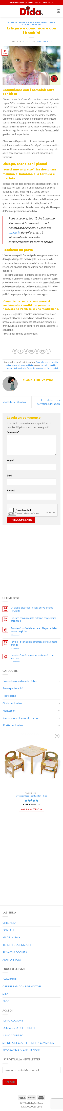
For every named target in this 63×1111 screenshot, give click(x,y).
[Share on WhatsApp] (14, 351)
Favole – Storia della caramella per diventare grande (34, 643)
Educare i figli (11, 368)
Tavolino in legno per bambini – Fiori (31, 796)
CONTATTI (9, 930)
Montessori (9, 710)
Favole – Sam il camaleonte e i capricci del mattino (32, 656)
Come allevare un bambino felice (28, 22)
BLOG (6, 1001)
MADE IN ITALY (11, 937)
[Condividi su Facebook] (20, 351)
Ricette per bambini (13, 725)
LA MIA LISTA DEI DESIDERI (19, 1028)
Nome (10, 460)
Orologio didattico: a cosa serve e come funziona (32, 609)
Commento (13, 432)
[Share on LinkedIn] (42, 351)
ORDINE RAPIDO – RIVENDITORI (22, 986)
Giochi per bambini (12, 703)
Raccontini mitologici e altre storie (21, 718)
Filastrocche (9, 695)
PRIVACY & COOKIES (15, 952)
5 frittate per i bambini (14, 402)
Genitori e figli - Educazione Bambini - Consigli (37, 368)
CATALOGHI (10, 979)
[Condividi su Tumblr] (48, 351)
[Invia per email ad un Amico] (31, 351)
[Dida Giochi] (31, 10)
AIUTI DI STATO (12, 959)
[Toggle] (59, 681)
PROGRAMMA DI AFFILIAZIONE (21, 1050)
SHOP (6, 993)
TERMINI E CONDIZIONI (17, 944)
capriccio (14, 232)
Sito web (11, 490)
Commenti (15, 635)
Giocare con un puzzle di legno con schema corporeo (33, 619)
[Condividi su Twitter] (26, 351)
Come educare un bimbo (38, 23)
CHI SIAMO (9, 922)
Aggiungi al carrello (31, 809)
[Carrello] (58, 11)
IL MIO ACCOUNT (13, 1020)
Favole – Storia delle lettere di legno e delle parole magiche (34, 630)
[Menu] (4, 11)
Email (10, 475)
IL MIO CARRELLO (13, 1035)
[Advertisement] (31, 559)
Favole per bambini (13, 688)
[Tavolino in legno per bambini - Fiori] (31, 762)
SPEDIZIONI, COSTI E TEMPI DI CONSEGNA (28, 1042)
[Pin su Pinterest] (36, 351)
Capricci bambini (49, 365)
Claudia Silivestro (45, 41)
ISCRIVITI (10, 1082)
